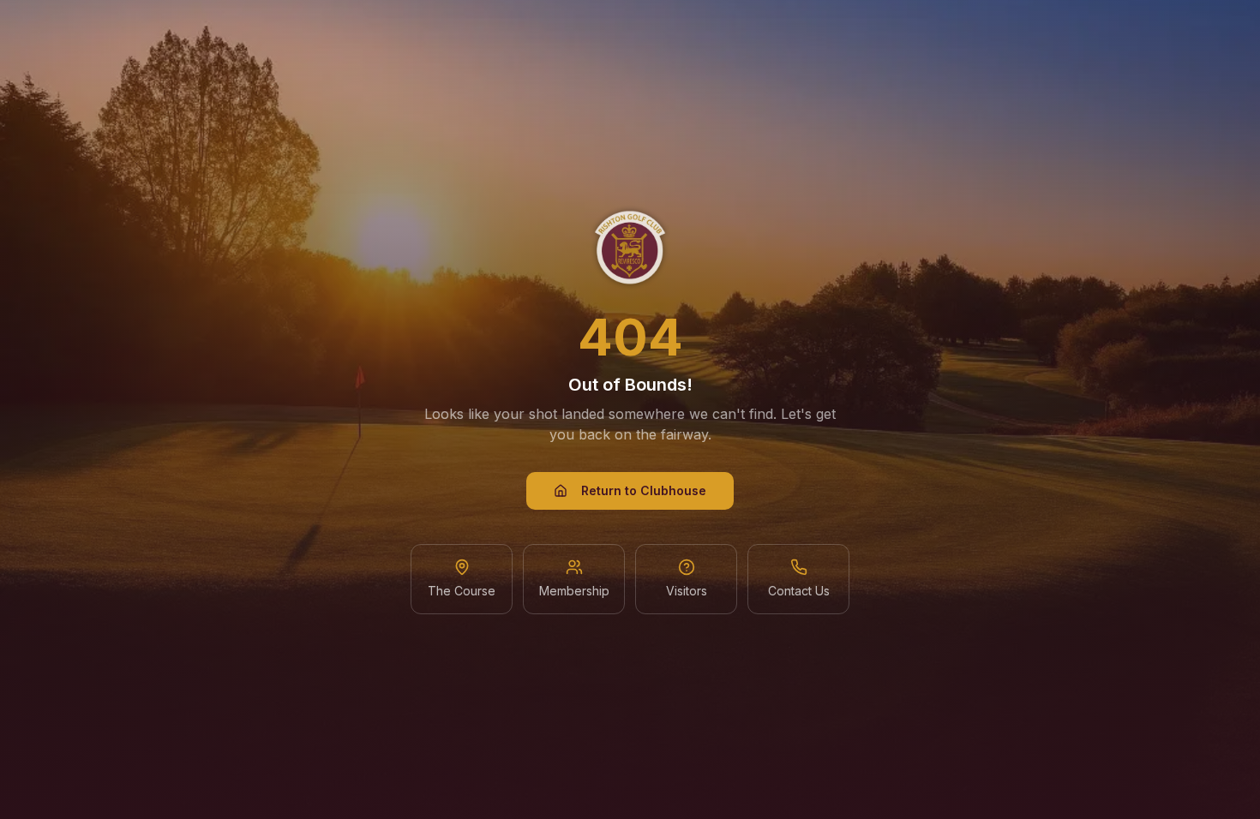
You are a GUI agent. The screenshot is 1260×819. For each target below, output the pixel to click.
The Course (461, 590)
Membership (574, 590)
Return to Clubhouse (643, 490)
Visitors (686, 590)
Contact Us (799, 590)
